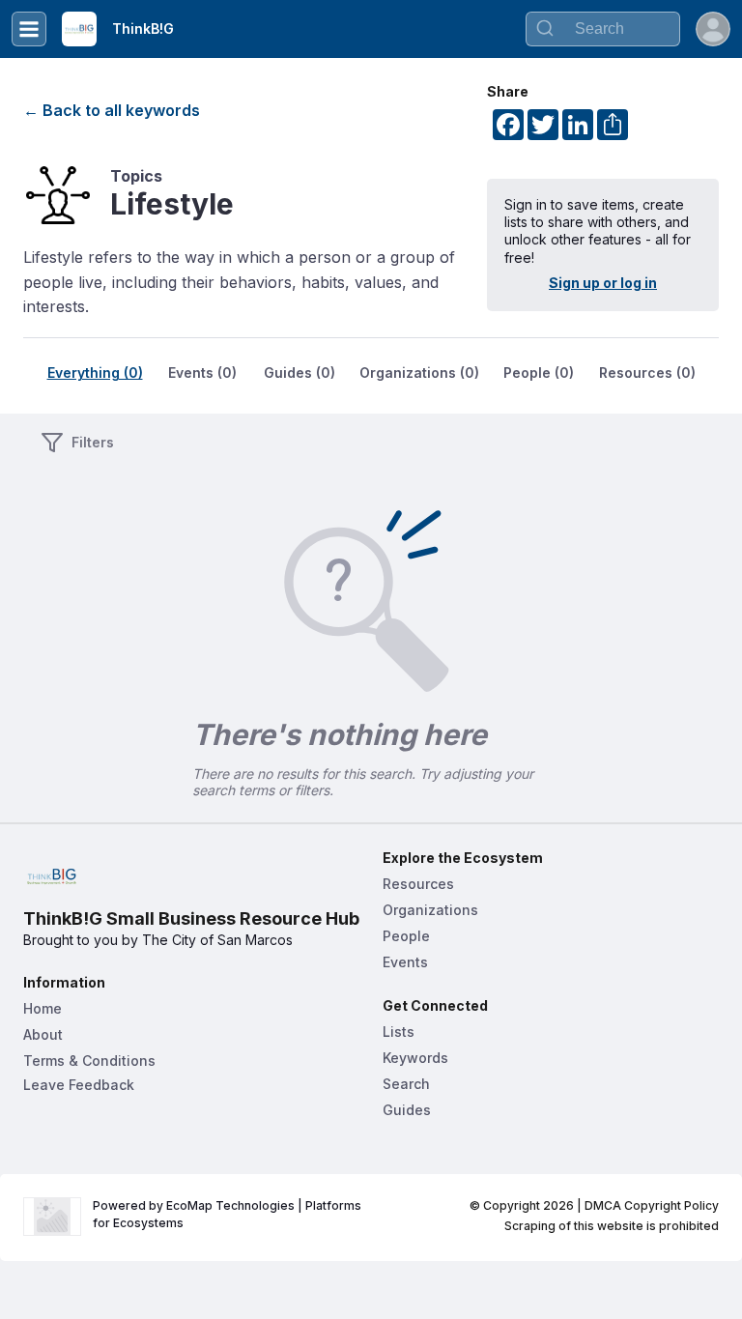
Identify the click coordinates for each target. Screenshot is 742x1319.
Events (405, 962)
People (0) (538, 372)
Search (406, 1083)
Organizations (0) (419, 372)
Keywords (415, 1057)
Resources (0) (647, 372)
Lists (398, 1031)
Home (42, 1008)
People (406, 936)
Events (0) (202, 372)
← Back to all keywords (111, 110)
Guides (407, 1110)
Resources (418, 883)
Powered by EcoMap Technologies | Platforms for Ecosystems (228, 1214)
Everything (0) (95, 372)
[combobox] (603, 29)
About (43, 1034)
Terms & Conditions (89, 1060)
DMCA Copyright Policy (652, 1205)
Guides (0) (299, 372)
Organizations (430, 910)
